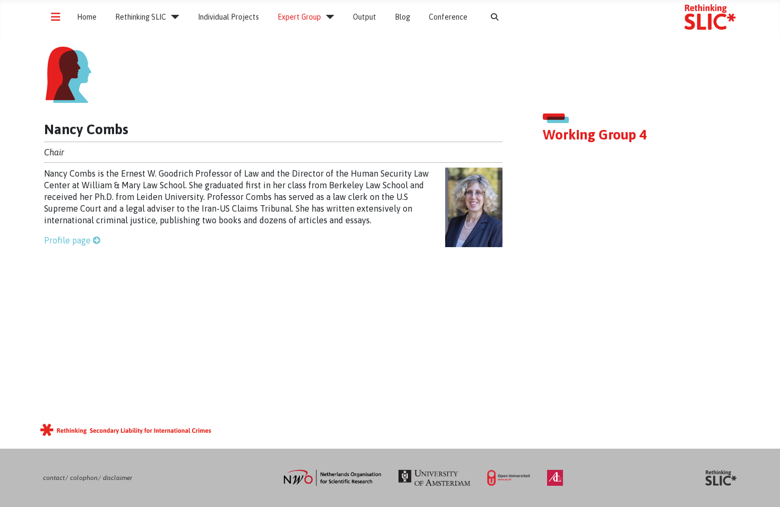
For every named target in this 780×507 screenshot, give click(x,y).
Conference (448, 17)
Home (87, 17)
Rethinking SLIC (140, 17)
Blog (402, 17)
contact (54, 478)
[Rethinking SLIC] (172, 17)
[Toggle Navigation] (55, 17)
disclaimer (117, 478)
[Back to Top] (761, 488)
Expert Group (299, 17)
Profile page (67, 240)
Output (364, 17)
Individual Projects (228, 17)
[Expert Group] (327, 17)
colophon (84, 478)
